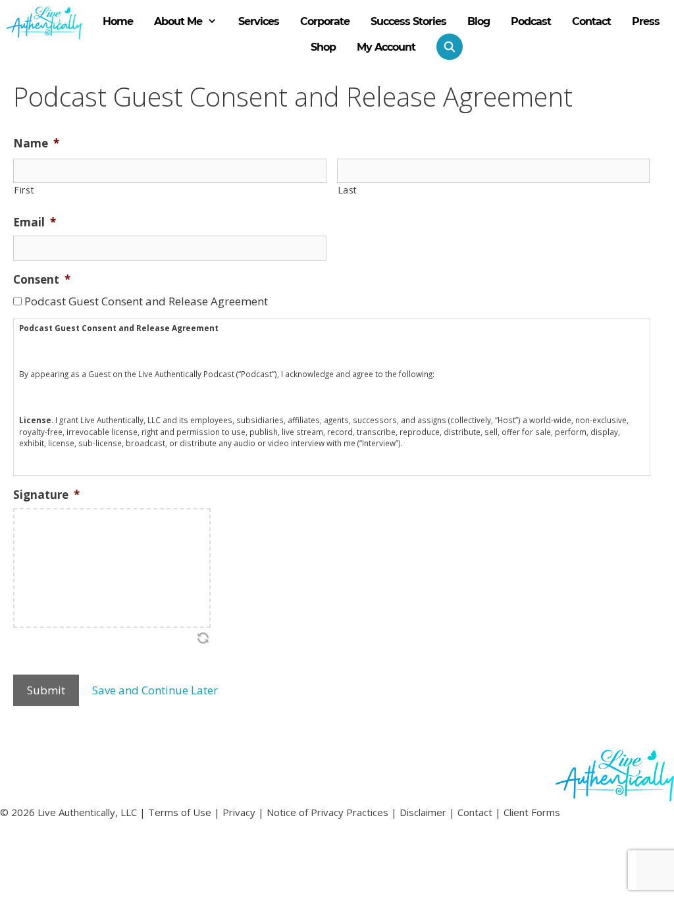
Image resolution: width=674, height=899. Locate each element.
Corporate (325, 21)
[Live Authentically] (44, 23)
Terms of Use (179, 812)
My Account (386, 47)
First (24, 190)
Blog (478, 21)
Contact (591, 21)
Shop (323, 47)
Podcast (531, 21)
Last (348, 190)
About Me (178, 21)
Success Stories (408, 21)
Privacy (238, 812)
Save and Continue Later (155, 690)
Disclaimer (423, 812)
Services (258, 21)
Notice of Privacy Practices (327, 812)
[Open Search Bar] (444, 47)
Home (118, 21)
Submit (46, 690)
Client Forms (532, 812)
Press (646, 21)
